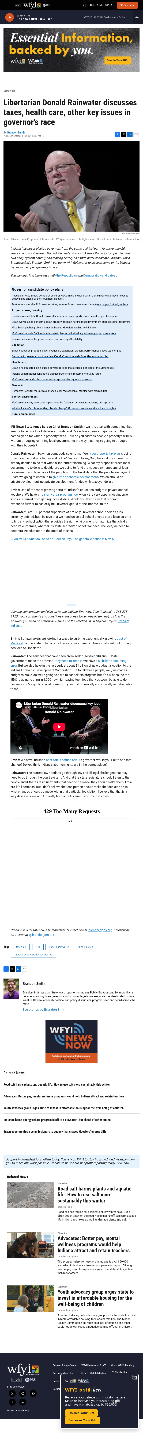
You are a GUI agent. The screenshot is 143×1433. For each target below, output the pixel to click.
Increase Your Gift (83, 1420)
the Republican (66, 275)
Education (62, 1233)
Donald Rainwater (59, 947)
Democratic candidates (99, 275)
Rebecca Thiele (65, 1206)
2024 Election (85, 947)
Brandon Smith (16, 132)
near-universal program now (59, 494)
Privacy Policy (22, 1410)
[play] (9, 17)
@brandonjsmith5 (41, 935)
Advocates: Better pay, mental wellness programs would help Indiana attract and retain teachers (63, 1096)
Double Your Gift (81, 1413)
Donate (128, 5)
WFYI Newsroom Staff (93, 1365)
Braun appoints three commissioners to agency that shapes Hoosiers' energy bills (54, 1131)
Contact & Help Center (65, 1365)
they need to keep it (68, 661)
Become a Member (63, 1373)
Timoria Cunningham (68, 1256)
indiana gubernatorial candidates (33, 954)
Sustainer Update (102, 5)
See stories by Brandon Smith (44, 1009)
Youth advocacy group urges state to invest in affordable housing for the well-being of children (63, 1108)
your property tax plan (105, 453)
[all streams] (138, 17)
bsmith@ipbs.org (100, 930)
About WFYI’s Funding (122, 1365)
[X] (135, 1377)
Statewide (9, 91)
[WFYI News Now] (71, 1041)
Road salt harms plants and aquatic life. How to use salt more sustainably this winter (56, 1084)
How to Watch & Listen (93, 1373)
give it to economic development (75, 477)
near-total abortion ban (61, 760)
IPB (38, 947)
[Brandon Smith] (11, 989)
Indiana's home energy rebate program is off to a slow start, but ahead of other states (57, 1120)
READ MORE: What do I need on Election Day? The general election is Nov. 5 (62, 539)
